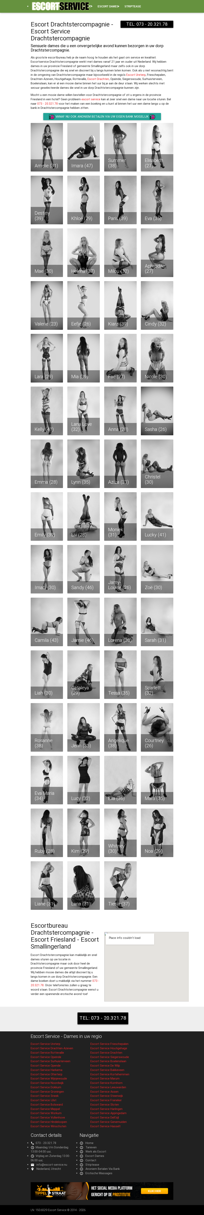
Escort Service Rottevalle (47, 1052)
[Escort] (102, 1199)
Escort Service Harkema (46, 1070)
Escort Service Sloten (104, 1104)
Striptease (133, 6)
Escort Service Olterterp (46, 1074)
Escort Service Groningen (47, 1091)
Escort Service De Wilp (105, 1065)
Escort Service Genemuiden (108, 1122)
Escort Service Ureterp (45, 1044)
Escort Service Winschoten (48, 1126)
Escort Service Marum (105, 1078)
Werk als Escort (95, 1151)
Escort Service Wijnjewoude (49, 1078)
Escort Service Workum (46, 1113)
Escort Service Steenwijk (106, 1096)
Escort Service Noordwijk (47, 1083)
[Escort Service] (60, 8)
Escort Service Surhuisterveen (50, 1061)
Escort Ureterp (136, 75)
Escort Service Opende (46, 1065)
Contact (90, 1160)
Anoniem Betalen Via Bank (102, 1169)
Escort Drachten (98, 79)
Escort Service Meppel (45, 1109)
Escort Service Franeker (106, 1100)
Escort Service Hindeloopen (49, 1122)
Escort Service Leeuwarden (108, 1087)
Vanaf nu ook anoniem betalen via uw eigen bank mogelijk (102, 116)
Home (89, 1143)
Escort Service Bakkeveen (107, 1070)
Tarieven (91, 1147)
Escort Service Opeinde (46, 1057)
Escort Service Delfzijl (104, 1117)
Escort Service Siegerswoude (109, 1057)
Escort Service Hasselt (105, 1126)
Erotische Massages (49, 19)
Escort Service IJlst (43, 1100)
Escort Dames (108, 6)
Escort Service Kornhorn (106, 1083)
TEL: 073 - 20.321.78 (102, 1018)
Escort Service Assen (104, 1091)
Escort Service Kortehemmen (109, 1074)
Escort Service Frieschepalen (109, 1044)
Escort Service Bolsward (47, 1104)
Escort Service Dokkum (46, 1087)
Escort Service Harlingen (106, 1109)
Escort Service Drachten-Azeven (52, 1048)
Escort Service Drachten (106, 1052)
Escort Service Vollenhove (48, 1117)
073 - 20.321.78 (47, 103)
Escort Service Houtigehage (108, 1048)
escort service (90, 99)
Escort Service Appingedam (108, 1113)
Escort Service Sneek (45, 1096)
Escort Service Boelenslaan (108, 1061)
